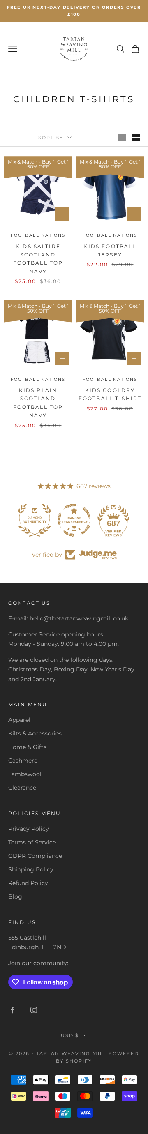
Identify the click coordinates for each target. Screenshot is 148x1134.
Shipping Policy (30, 869)
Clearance (22, 787)
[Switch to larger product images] (122, 137)
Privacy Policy (28, 828)
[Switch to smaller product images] (136, 137)
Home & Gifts (27, 747)
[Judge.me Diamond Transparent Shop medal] (74, 520)
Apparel (19, 720)
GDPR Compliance (35, 856)
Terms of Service (32, 842)
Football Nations (38, 235)
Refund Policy (28, 883)
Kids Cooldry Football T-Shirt (110, 394)
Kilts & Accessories (35, 733)
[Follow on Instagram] (34, 1010)
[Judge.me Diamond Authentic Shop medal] (34, 520)
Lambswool (25, 774)
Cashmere (22, 760)
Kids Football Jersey (109, 250)
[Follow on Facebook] (12, 1010)
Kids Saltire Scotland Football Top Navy (38, 258)
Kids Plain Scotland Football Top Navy (38, 402)
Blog (15, 896)
